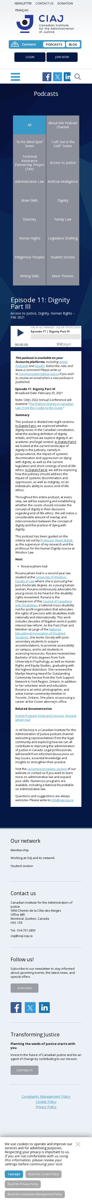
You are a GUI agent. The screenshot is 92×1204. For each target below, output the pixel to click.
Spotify (39, 366)
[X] (30, 1007)
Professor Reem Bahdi (56, 540)
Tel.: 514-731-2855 (23, 930)
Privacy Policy (46, 1107)
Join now (62, 57)
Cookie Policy (46, 1101)
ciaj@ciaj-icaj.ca (22, 936)
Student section (22, 866)
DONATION (65, 3)
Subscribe (24, 988)
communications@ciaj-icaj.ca (39, 374)
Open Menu (15, 76)
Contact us (45, 3)
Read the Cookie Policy (43, 1174)
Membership (20, 850)
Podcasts (54, 44)
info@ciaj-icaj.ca (62, 800)
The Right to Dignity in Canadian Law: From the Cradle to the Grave (44, 406)
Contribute (24, 1070)
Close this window (78, 1144)
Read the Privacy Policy (23, 1184)
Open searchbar (78, 76)
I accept (14, 1174)
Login (30, 57)
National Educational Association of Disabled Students (40, 633)
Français (22, 10)
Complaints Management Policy (46, 1096)
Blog (73, 44)
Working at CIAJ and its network (33, 858)
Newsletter (23, 3)
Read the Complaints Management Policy (35, 1194)
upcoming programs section (47, 769)
